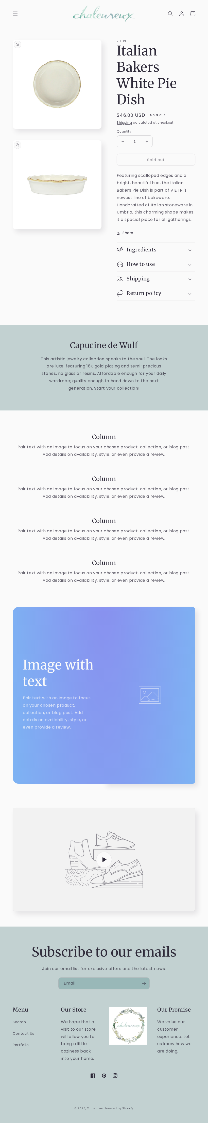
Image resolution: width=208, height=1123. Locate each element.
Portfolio (21, 1044)
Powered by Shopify (119, 1108)
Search (19, 1022)
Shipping (124, 122)
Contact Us (23, 1033)
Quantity (124, 131)
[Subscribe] (143, 983)
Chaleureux (95, 1108)
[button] (15, 13)
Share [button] (128, 232)
